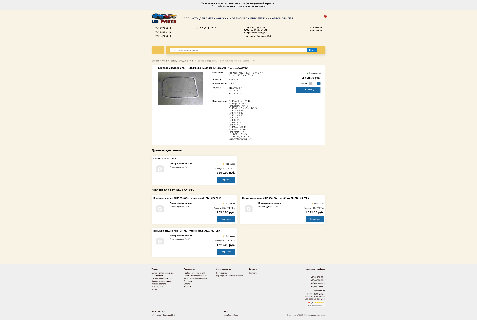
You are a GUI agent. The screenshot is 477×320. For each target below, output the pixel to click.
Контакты (253, 273)
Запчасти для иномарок (162, 281)
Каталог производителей (162, 278)
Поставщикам (222, 273)
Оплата (187, 284)
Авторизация (316, 28)
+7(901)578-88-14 (162, 36)
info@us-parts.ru (208, 28)
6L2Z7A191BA (235, 88)
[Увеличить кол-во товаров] (318, 83)
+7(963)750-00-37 (318, 280)
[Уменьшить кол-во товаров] (310, 83)
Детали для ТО (158, 287)
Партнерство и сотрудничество (229, 276)
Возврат (187, 287)
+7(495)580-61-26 (162, 32)
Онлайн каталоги (159, 284)
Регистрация (316, 31)
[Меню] (158, 50)
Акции (154, 289)
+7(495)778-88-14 (162, 28)
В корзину (309, 89)
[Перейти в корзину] (323, 19)
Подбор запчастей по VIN (194, 273)
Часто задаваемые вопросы (195, 278)
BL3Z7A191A (235, 91)
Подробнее (226, 179)
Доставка (188, 281)
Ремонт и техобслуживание (195, 276)
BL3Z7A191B (235, 93)
